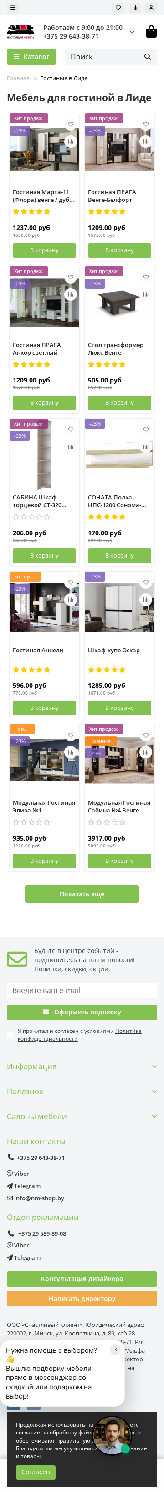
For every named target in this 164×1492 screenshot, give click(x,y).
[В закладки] (70, 124)
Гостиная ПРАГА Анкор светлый (37, 349)
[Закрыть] (115, 1349)
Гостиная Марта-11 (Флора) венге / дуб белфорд (41, 196)
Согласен (35, 1472)
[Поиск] (147, 56)
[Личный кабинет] (151, 8)
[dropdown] (13, 8)
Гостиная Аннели (38, 650)
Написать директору (82, 1298)
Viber (21, 1173)
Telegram (27, 1186)
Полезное (25, 1091)
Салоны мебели (37, 1116)
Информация (31, 1066)
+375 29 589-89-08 (41, 1233)
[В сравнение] (70, 141)
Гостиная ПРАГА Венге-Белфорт (112, 196)
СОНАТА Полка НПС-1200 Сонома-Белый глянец (114, 501)
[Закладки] (118, 8)
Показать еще (82, 894)
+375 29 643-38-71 (71, 36)
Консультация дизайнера (82, 1278)
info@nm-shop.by (38, 1198)
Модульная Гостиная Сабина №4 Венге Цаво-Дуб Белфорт (119, 807)
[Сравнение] (135, 8)
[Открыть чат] (112, 1436)
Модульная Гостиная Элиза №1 (44, 806)
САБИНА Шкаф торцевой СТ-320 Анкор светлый (37, 501)
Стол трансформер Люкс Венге (116, 349)
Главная (18, 78)
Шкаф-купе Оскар (114, 650)
